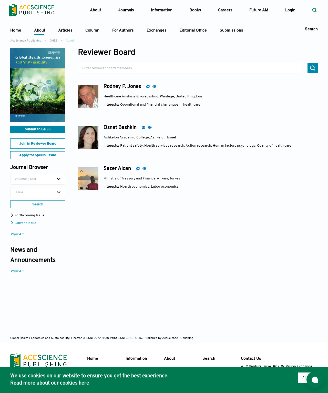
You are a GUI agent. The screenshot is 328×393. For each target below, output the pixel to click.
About (169, 359)
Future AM (258, 10)
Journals (126, 10)
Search (208, 359)
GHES (53, 40)
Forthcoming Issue (29, 215)
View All (16, 234)
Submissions (231, 30)
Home (15, 30)
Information (136, 359)
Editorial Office (193, 30)
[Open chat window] (314, 379)
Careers (225, 10)
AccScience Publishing (26, 40)
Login (290, 10)
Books (195, 10)
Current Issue (25, 223)
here (84, 383)
